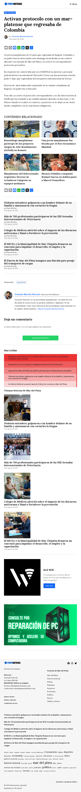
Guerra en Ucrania (30, 759)
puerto (54, 767)
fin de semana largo (58, 756)
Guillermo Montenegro (42, 759)
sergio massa (72, 767)
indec (50, 759)
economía (17, 755)
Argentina (16, 752)
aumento (22, 752)
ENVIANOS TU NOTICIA (40, 338)
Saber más (49, 586)
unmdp (36, 771)
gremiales (21, 759)
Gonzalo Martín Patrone (22, 36)
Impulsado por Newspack (13, 788)
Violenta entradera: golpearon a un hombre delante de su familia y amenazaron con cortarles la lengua (38, 204)
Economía (51, 691)
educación (39, 756)
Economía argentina (29, 756)
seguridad (65, 767)
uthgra (41, 771)
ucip (32, 771)
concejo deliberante (37, 752)
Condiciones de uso (10, 703)
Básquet (28, 752)
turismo (26, 770)
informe (61, 759)
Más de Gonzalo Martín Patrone (51, 309)
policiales (37, 767)
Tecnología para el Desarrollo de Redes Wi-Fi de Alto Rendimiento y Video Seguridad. (57, 577)
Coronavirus (50, 752)
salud (59, 767)
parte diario (25, 767)
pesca (31, 768)
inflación (55, 759)
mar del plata (42, 763)
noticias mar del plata (12, 768)
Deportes (51, 688)
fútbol (67, 756)
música (59, 763)
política (46, 767)
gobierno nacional (10, 759)
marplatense (21, 282)
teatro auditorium (9, 771)
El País (49, 682)
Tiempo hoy (18, 771)
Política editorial (10, 700)
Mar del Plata (10, 13)
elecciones (47, 756)
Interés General (53, 679)
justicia (30, 763)
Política (50, 695)
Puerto (50, 698)
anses (11, 752)
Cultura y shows (53, 701)
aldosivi (6, 752)
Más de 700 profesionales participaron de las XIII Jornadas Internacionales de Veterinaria (38, 218)
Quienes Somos (9, 697)
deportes (68, 752)
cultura (60, 752)
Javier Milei (24, 763)
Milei (54, 763)
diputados (7, 756)
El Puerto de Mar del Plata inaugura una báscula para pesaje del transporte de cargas (39, 262)
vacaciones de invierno (50, 771)
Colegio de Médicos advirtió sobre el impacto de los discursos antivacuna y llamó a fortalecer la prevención (40, 232)
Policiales (51, 685)
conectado (24, 327)
